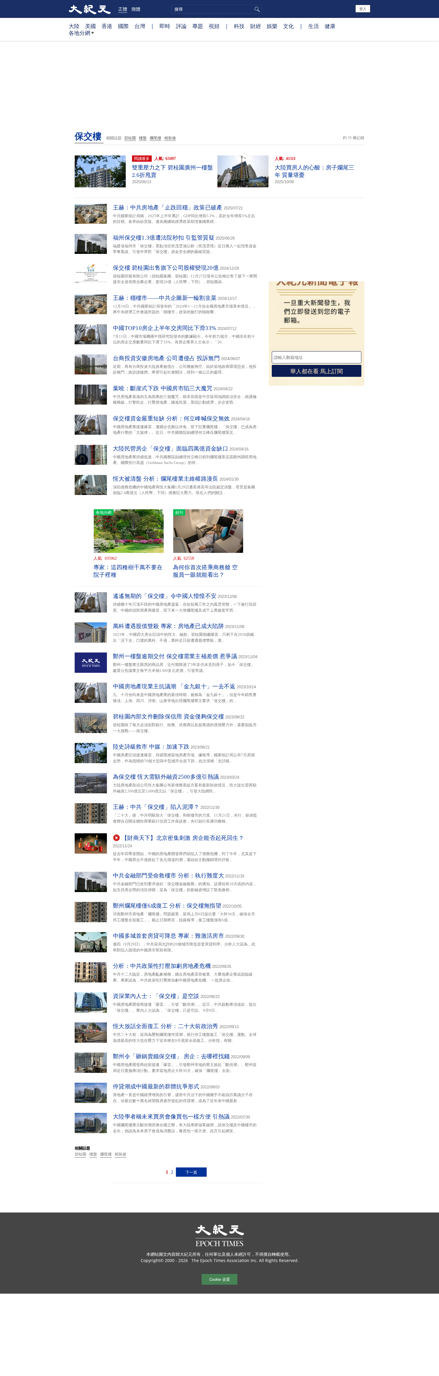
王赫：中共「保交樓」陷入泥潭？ (156, 807)
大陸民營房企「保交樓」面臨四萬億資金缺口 (170, 448)
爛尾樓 (155, 138)
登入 (362, 8)
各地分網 (79, 32)
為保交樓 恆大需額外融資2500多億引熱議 (166, 777)
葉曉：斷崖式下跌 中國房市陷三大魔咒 (162, 388)
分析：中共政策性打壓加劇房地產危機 (162, 966)
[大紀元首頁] (90, 9)
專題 (197, 26)
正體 (122, 9)
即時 (164, 26)
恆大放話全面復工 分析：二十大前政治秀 (165, 1026)
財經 (255, 26)
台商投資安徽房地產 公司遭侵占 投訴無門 (166, 358)
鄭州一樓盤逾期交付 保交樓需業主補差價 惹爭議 (175, 656)
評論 (181, 26)
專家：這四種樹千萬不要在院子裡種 (128, 571)
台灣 (139, 26)
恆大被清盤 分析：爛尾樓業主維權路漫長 (165, 479)
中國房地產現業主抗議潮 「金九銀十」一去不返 (174, 686)
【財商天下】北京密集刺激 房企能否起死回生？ (183, 838)
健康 (330, 26)
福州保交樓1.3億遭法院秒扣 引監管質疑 (163, 238)
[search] (216, 9)
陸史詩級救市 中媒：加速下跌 (151, 746)
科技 (239, 26)
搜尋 (256, 9)
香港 (107, 26)
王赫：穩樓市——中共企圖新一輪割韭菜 (165, 298)
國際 (123, 26)
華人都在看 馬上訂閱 (316, 371)
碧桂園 (130, 138)
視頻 (214, 26)
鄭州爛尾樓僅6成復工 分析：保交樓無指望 (167, 906)
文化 (288, 26)
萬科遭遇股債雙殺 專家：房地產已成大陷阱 (168, 626)
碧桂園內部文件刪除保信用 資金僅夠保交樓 (168, 716)
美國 (90, 26)
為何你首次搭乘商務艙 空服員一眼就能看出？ (205, 571)
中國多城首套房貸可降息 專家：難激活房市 (168, 936)
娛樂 (272, 26)
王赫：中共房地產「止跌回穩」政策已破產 (167, 207)
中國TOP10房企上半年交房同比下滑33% (164, 328)
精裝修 (170, 138)
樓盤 (143, 138)
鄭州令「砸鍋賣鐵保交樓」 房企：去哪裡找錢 (171, 1056)
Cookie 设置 (219, 1279)
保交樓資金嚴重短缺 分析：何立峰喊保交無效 (171, 418)
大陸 (74, 26)
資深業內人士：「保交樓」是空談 (156, 996)
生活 (313, 26)
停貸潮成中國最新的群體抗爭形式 (156, 1086)
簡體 (135, 9)
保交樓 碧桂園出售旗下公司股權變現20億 (166, 268)
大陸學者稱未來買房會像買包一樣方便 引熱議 (171, 1116)
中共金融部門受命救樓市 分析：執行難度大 (168, 875)
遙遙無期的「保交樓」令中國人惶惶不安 (165, 596)
